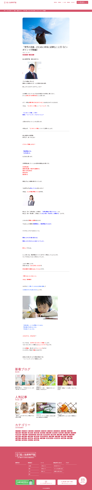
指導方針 (55, 2)
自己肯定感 (30, 438)
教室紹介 (59, 2)
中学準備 (18, 432)
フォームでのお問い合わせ (58, 468)
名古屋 (30, 465)
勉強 (48, 432)
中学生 (24, 432)
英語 (42, 438)
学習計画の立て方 (46, 434)
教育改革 (18, 436)
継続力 (18, 438)
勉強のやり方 (25, 54)
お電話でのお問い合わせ (58, 471)
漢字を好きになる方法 (44, 436)
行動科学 (31, 54)
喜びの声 (72, 2)
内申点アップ (43, 432)
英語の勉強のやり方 (50, 438)
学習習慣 (39, 434)
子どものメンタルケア (32, 434)
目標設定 (63, 436)
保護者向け (30, 432)
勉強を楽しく (61, 432)
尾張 (29, 468)
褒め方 (70, 438)
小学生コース (43, 465)
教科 (71, 434)
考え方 (24, 438)
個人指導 (36, 432)
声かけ (25, 434)
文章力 (30, 436)
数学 (24, 436)
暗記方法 (36, 436)
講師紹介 (68, 2)
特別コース (43, 471)
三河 (29, 471)
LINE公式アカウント (57, 465)
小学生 (66, 434)
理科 (51, 436)
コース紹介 (64, 2)
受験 (67, 432)
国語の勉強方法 (18, 434)
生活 (57, 436)
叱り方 (73, 432)
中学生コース (43, 468)
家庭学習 (53, 434)
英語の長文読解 (57, 438)
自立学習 (36, 438)
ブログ (67, 462)
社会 (70, 436)
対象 (59, 434)
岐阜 (29, 474)
